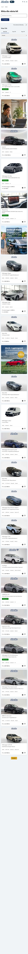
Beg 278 (23, 31)
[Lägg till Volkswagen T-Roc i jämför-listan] (23, 544)
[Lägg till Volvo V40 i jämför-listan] (23, 341)
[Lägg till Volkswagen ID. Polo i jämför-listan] (23, 95)
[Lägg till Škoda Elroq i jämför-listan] (23, 221)
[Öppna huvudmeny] (27, 2)
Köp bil (2, 6)
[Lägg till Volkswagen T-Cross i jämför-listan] (23, 64)
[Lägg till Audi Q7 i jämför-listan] (23, 155)
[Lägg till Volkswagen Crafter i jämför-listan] (23, 428)
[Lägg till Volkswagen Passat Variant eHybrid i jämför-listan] (23, 515)
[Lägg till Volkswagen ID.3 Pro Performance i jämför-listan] (23, 666)
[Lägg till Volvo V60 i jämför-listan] (23, 400)
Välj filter (6, 19)
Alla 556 (5, 31)
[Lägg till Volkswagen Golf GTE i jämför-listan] (23, 752)
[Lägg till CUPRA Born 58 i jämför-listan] (23, 605)
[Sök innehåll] (25, 2)
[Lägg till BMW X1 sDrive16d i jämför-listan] (23, 723)
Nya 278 (14, 31)
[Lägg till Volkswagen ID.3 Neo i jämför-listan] (23, 187)
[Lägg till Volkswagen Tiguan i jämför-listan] (23, 281)
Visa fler (14, 758)
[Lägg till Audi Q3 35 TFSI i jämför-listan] (23, 634)
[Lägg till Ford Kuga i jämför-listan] (23, 573)
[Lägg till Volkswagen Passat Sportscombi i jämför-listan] (23, 457)
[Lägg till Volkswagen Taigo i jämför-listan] (23, 311)
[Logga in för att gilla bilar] (25, 64)
